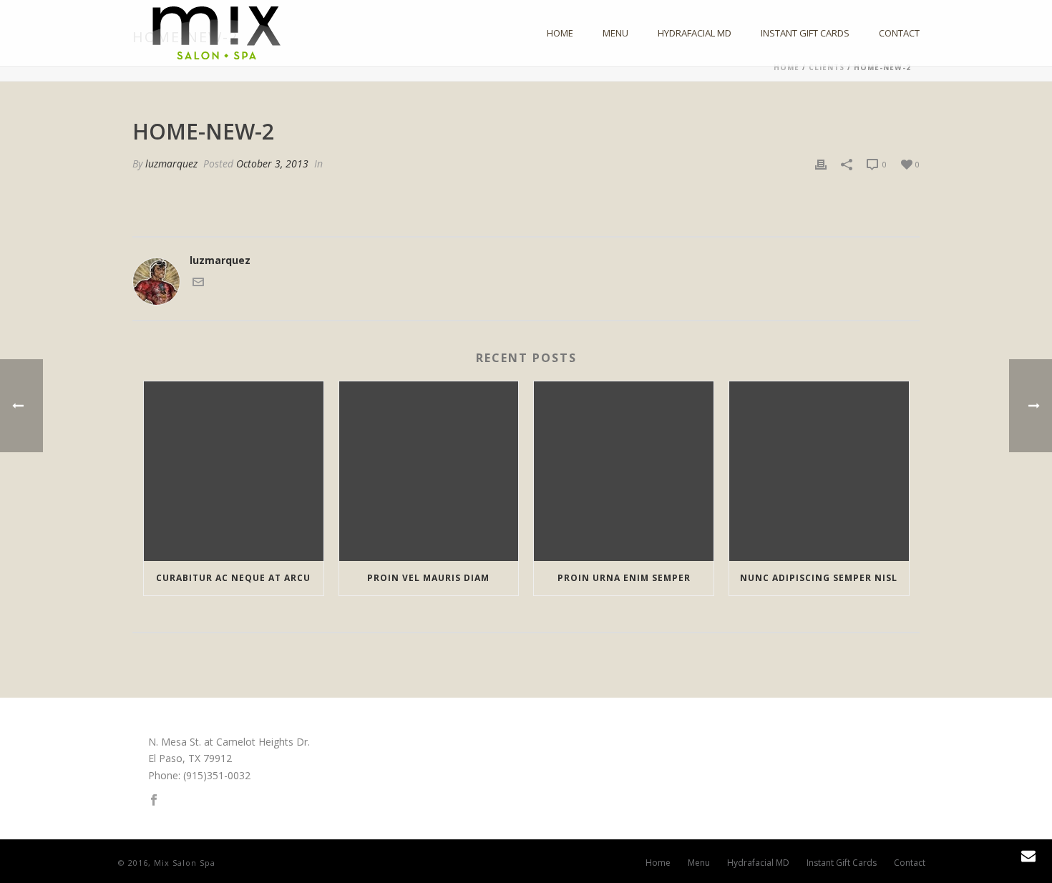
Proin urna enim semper (624, 578)
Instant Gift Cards (805, 32)
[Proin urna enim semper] (623, 471)
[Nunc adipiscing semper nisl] (819, 471)
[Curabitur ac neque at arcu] (233, 471)
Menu (615, 32)
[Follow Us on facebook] (154, 800)
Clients (826, 67)
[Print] (821, 163)
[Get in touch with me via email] (198, 284)
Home (560, 32)
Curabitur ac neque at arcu (233, 578)
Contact (899, 32)
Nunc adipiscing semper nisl (818, 578)
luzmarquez (171, 163)
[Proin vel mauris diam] (429, 471)
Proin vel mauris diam (428, 578)
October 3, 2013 (272, 163)
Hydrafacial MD (694, 32)
